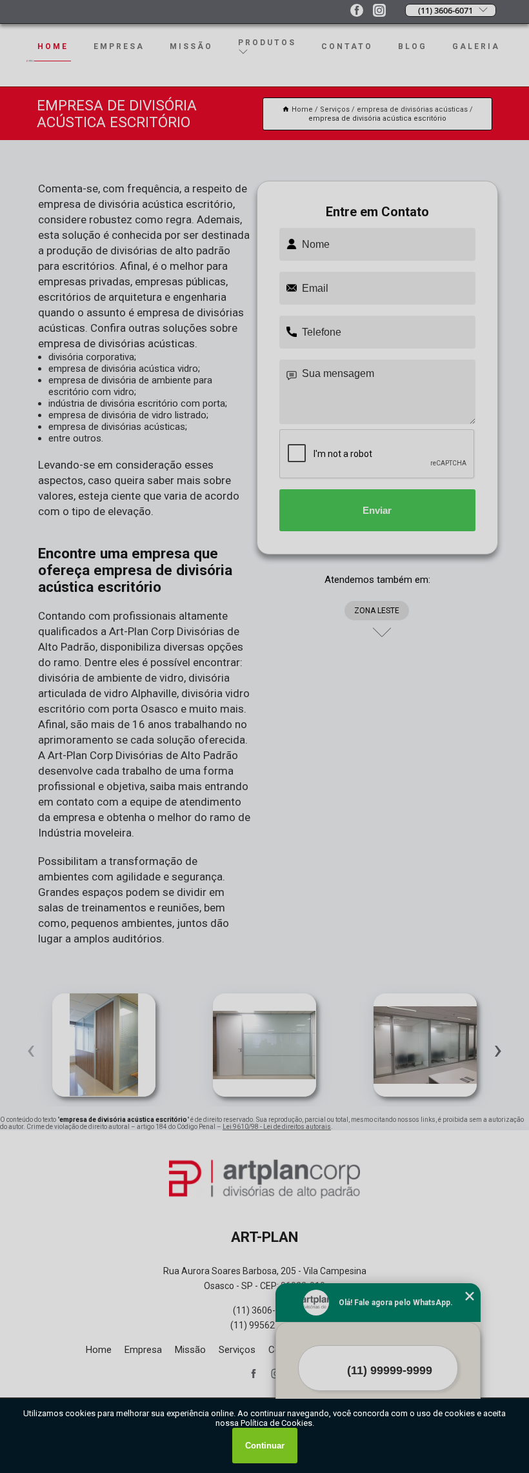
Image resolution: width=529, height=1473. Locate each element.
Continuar (264, 1445)
